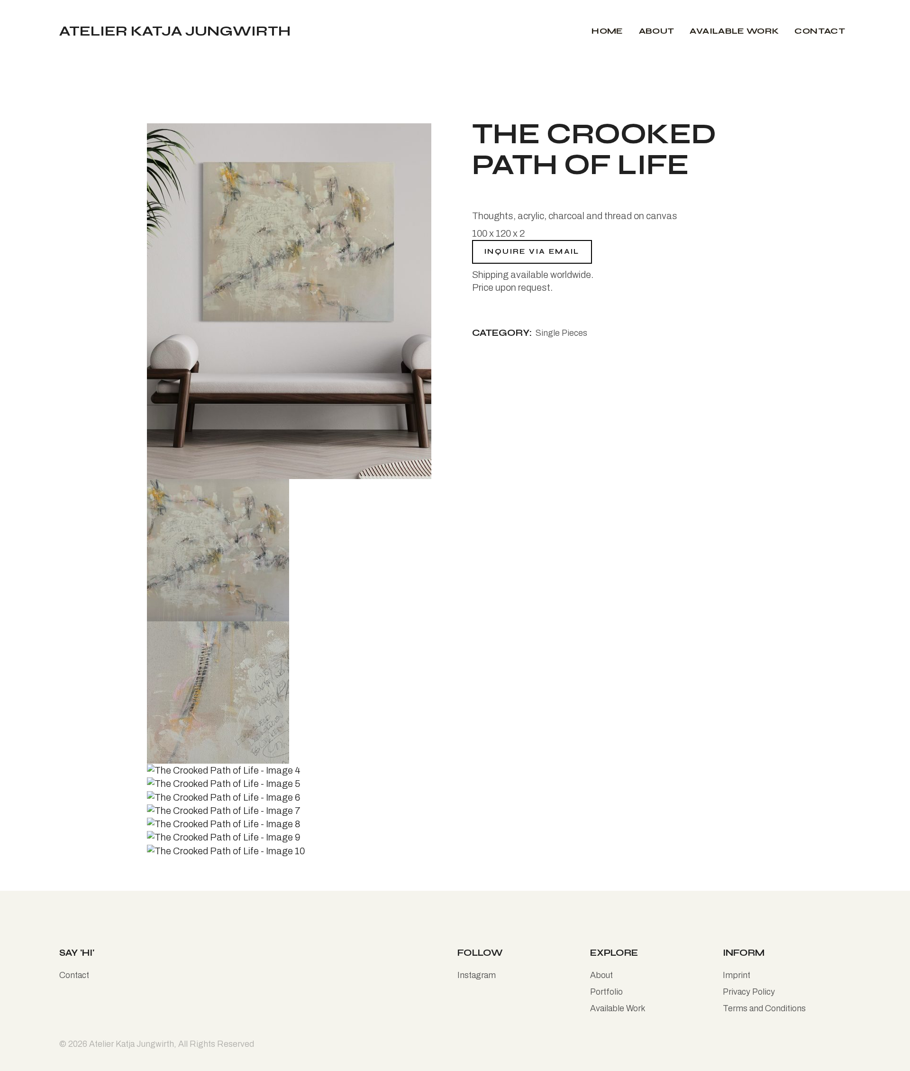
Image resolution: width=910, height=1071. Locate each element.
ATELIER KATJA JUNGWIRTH (175, 30)
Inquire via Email (532, 251)
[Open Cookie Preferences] (20, 1058)
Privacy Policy (749, 992)
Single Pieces (561, 333)
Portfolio (606, 992)
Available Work (618, 1008)
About (601, 975)
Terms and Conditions (764, 1008)
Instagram (476, 975)
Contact (74, 975)
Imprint (736, 975)
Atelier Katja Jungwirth (131, 1044)
